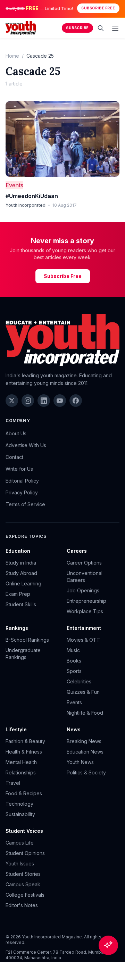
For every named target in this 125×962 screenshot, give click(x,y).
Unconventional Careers (84, 576)
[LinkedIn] (44, 400)
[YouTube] (59, 400)
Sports (74, 671)
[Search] (100, 28)
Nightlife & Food (85, 713)
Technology (19, 804)
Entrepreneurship (86, 601)
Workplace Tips (85, 611)
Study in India (21, 563)
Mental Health (21, 762)
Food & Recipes (24, 793)
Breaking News (84, 741)
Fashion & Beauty (25, 741)
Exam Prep (18, 594)
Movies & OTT (83, 640)
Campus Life (20, 843)
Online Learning (23, 583)
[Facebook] (75, 400)
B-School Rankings (27, 640)
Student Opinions (25, 853)
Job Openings (83, 590)
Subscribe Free (98, 8)
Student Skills (21, 604)
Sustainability (20, 814)
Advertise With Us (26, 445)
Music (73, 650)
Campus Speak (23, 884)
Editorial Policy (22, 481)
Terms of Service (25, 504)
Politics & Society (86, 772)
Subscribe (77, 28)
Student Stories (23, 874)
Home (12, 56)
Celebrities (79, 681)
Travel (13, 783)
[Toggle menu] (115, 28)
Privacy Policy (22, 492)
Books (74, 661)
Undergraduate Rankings (23, 653)
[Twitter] (12, 400)
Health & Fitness (24, 752)
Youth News (80, 762)
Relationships (21, 772)
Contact (14, 457)
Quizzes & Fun (83, 692)
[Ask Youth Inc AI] (108, 945)
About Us (16, 433)
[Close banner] (117, 8)
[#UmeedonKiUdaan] (62, 139)
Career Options (84, 563)
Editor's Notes (22, 905)
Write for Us (19, 469)
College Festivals (25, 895)
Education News (85, 752)
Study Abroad (21, 573)
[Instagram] (28, 400)
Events (14, 185)
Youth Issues (20, 863)
